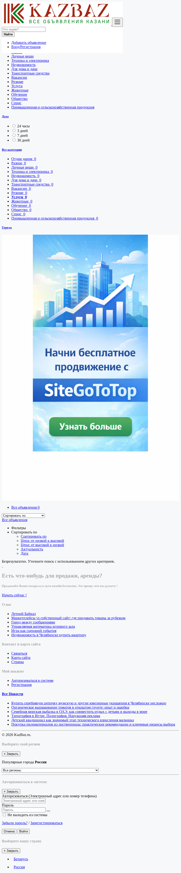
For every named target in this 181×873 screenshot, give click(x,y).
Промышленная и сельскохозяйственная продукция (52, 107)
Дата (5, 116)
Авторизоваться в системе (32, 680)
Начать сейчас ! (14, 595)
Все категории (12, 149)
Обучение (19, 94)
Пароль (8, 805)
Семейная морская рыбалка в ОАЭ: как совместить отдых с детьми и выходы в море (79, 712)
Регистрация (21, 685)
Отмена (9, 831)
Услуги (17, 86)
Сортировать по (33, 536)
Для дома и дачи (24, 69)
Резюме (17, 82)
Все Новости (12, 694)
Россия (19, 867)
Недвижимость (23, 65)
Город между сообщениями (33, 622)
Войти (23, 831)
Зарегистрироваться (46, 823)
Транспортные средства (30, 73)
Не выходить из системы (27, 815)
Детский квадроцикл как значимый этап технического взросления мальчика (72, 720)
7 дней (22, 135)
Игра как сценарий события (33, 631)
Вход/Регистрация (26, 47)
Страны (17, 662)
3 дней (22, 131)
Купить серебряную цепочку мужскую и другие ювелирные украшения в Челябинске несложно (88, 703)
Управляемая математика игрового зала (43, 626)
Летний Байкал (23, 614)
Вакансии (19, 77)
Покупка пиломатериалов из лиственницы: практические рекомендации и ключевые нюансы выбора (93, 724)
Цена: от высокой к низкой (42, 545)
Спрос (16, 103)
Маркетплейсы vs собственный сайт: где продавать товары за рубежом (68, 618)
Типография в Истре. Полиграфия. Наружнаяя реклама (55, 716)
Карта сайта (20, 658)
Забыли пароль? (15, 823)
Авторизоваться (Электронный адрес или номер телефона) (49, 796)
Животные (20, 90)
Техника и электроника (30, 60)
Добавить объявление (28, 43)
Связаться (19, 653)
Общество (19, 99)
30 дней (23, 140)
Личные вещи (22, 56)
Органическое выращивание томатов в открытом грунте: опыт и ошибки (70, 707)
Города (7, 227)
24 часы (23, 126)
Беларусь (21, 859)
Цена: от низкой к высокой (42, 541)
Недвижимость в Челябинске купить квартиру (48, 635)
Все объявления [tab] (25, 507)
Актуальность (32, 549)
